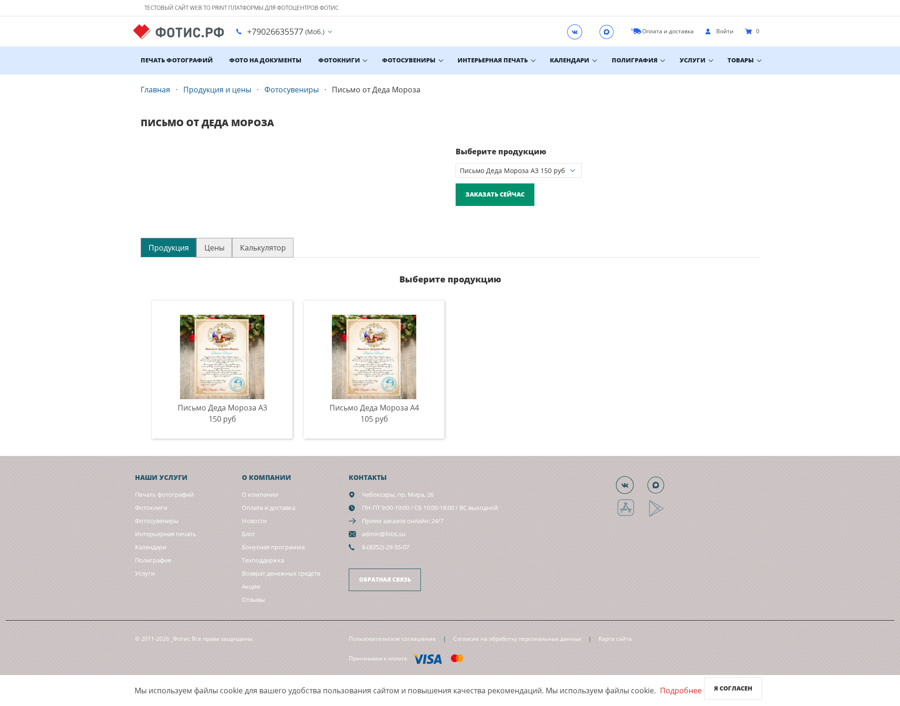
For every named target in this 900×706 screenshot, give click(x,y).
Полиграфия (635, 60)
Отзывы (253, 599)
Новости (254, 520)
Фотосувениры (408, 60)
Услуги (692, 60)
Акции (251, 586)
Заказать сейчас (495, 194)
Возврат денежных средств (281, 573)
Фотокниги (339, 60)
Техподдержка (263, 560)
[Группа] (577, 31)
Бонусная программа (273, 547)
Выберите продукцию (501, 151)
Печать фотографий (177, 60)
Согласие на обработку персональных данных (517, 639)
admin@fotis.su (383, 534)
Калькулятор (263, 248)
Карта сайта (615, 639)
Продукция (169, 248)
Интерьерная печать (493, 60)
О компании (260, 494)
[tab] (168, 247)
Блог (248, 534)
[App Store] (631, 515)
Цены (214, 248)
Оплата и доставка (268, 507)
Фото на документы (265, 60)
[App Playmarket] (661, 515)
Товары (741, 60)
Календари (569, 60)
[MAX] (609, 31)
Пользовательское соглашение (392, 639)
